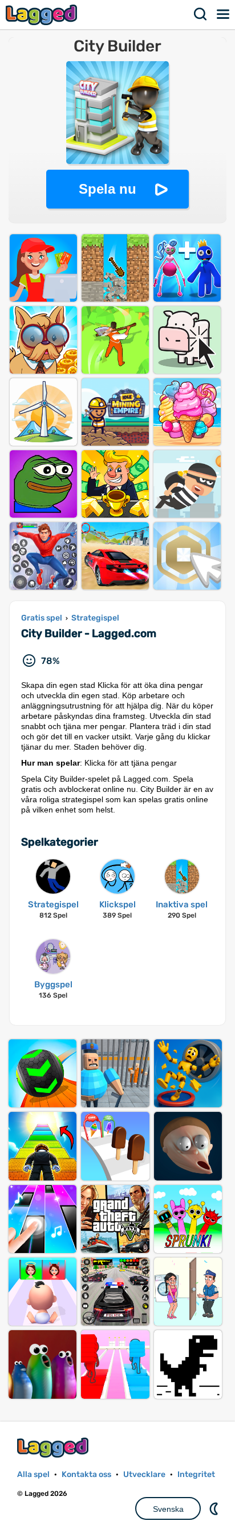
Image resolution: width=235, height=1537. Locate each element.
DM (215, 1508)
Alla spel (33, 1474)
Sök (200, 14)
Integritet (196, 1474)
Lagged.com (54, 1447)
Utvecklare (144, 1474)
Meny (223, 14)
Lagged (43, 14)
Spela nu (107, 189)
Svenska (168, 1509)
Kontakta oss (86, 1474)
